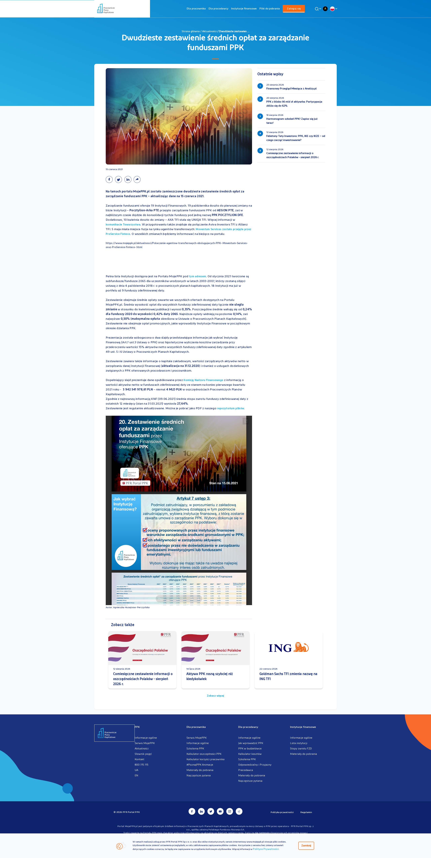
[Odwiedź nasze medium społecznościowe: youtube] (220, 811)
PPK (137, 727)
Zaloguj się (294, 8)
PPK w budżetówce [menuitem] (250, 748)
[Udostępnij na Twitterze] (119, 179)
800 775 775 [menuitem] (141, 765)
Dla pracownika (196, 8)
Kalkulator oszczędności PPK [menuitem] (204, 754)
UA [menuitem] (136, 770)
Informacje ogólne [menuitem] (146, 738)
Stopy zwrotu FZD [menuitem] (301, 748)
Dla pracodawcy (218, 8)
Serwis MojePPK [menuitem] (145, 743)
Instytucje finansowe (244, 8)
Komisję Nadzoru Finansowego (203, 380)
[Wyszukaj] (317, 8)
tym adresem (197, 276)
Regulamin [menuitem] (306, 812)
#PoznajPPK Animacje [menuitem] (200, 765)
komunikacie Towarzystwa (123, 224)
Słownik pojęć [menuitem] (143, 754)
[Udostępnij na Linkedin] (129, 179)
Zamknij (306, 845)
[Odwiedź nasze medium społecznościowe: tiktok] (239, 811)
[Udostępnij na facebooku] (110, 179)
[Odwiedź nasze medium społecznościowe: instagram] (229, 811)
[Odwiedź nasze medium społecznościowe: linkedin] (201, 811)
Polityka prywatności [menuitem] (282, 812)
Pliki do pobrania (269, 8)
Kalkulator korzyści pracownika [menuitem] (205, 759)
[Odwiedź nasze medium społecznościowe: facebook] (192, 811)
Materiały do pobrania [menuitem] (200, 770)
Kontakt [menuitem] (139, 759)
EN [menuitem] (136, 775)
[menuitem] (196, 9)
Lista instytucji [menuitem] (298, 743)
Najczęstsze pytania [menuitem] (199, 775)
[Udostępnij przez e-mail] (138, 179)
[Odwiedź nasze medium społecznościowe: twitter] (210, 811)
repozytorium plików (230, 408)
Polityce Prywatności (266, 849)
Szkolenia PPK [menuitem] (195, 748)
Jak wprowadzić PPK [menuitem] (250, 743)
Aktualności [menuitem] (142, 748)
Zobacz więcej (215, 696)
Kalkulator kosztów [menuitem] (250, 754)
